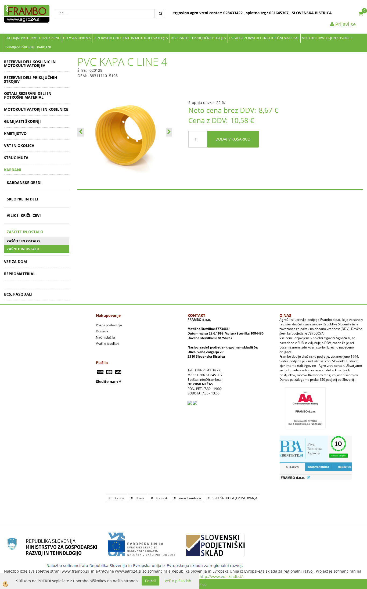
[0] (360, 13)
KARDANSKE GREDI (24, 182)
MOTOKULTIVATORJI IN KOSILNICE (327, 38)
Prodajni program (21, 38)
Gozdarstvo (49, 38)
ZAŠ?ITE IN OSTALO (23, 248)
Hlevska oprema (77, 38)
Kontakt (161, 498)
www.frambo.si (190, 498)
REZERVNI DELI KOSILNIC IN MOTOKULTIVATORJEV (130, 38)
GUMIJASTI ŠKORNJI (19, 47)
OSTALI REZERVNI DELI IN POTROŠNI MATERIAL (264, 38)
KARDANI (44, 47)
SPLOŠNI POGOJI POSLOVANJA (235, 498)
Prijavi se (345, 24)
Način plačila (105, 337)
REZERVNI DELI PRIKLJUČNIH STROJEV (198, 38)
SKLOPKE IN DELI (22, 199)
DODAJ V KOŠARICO (232, 139)
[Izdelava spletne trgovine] (201, 584)
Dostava (102, 331)
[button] (169, 132)
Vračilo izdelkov (107, 343)
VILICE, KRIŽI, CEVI (24, 215)
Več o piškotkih (178, 580)
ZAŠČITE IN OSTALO (25, 231)
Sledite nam (107, 381)
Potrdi (150, 580)
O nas (140, 498)
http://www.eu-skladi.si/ (221, 576)
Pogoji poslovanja (109, 325)
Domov (118, 498)
